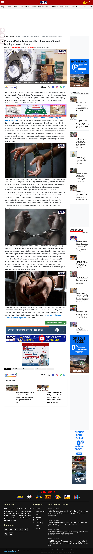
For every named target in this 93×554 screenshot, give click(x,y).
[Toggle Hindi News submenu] (68, 6)
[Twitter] (49, 87)
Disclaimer (44, 552)
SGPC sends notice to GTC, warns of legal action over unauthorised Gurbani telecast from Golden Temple (82, 124)
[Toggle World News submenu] (80, 6)
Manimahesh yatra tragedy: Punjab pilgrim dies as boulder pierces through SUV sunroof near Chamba (82, 177)
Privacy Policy (59, 552)
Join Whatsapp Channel (54, 322)
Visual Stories (25, 7)
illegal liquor (40, 369)
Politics (15, 7)
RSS (73, 552)
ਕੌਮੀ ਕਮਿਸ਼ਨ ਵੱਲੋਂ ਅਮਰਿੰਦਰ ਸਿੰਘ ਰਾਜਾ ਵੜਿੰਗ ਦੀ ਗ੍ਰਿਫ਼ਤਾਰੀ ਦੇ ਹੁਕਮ (82, 330)
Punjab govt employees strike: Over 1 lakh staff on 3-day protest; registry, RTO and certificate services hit (82, 195)
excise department (27, 369)
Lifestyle (38, 517)
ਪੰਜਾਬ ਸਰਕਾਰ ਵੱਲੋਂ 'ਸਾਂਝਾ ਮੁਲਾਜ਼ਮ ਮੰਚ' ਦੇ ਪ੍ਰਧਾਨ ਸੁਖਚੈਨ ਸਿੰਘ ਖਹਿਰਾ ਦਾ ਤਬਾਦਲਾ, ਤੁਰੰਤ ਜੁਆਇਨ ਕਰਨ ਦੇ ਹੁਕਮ (82, 280)
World (37, 525)
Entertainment (43, 7)
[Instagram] (56, 87)
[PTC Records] (29, 497)
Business (38, 509)
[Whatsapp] (60, 87)
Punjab (15, 369)
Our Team (51, 552)
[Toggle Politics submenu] (18, 6)
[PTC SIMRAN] (67, 497)
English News (6, 7)
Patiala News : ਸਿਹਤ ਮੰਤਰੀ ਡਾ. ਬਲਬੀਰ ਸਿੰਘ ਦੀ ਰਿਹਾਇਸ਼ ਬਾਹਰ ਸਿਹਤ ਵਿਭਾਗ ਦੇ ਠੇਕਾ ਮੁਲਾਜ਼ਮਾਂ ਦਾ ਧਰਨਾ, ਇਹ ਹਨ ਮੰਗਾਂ (82, 314)
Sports (38, 528)
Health (38, 514)
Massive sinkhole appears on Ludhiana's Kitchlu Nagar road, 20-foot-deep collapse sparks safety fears (82, 106)
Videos (34, 7)
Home (42, 550)
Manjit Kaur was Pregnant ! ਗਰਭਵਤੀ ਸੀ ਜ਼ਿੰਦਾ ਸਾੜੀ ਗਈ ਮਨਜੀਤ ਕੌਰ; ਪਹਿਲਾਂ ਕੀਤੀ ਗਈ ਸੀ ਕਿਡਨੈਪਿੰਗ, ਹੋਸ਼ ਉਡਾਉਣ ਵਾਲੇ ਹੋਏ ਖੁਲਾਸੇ (82, 297)
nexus (50, 369)
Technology (39, 523)
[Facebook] (53, 87)
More (85, 7)
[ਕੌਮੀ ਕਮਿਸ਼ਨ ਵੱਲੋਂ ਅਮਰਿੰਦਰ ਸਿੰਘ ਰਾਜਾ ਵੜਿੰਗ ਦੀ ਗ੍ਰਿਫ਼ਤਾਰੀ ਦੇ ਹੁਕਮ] (73, 324)
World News (75, 7)
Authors (72, 550)
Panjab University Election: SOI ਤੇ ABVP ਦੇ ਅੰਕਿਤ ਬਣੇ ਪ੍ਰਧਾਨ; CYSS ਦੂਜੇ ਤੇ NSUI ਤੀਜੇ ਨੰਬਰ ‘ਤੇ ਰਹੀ (82, 264)
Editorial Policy (56, 550)
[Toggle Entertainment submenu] (49, 6)
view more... (85, 93)
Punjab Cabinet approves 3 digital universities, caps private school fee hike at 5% (81, 160)
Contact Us (79, 550)
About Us (48, 550)
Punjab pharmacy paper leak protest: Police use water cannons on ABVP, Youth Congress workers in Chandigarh (81, 142)
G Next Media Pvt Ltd (10, 551)
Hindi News (64, 7)
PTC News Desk (16, 47)
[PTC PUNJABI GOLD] (48, 497)
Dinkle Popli (30, 47)
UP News (55, 7)
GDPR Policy (67, 552)
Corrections (65, 550)
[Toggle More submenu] (87, 6)
